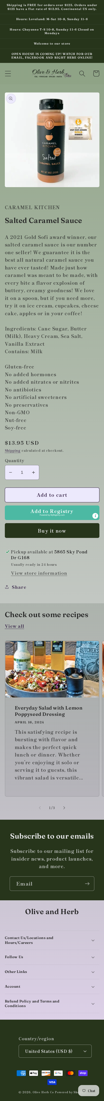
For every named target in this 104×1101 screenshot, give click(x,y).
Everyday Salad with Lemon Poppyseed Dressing (49, 711)
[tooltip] (95, 516)
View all (14, 626)
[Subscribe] (87, 883)
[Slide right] (64, 808)
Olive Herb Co (43, 1092)
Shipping (13, 450)
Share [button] (19, 587)
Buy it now (52, 530)
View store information (39, 573)
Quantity (14, 460)
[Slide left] (39, 808)
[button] (8, 73)
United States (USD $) (49, 1051)
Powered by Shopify (70, 1092)
